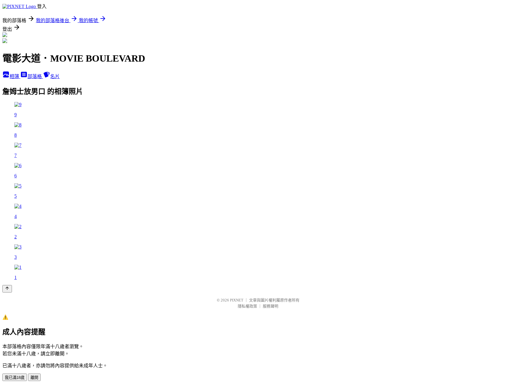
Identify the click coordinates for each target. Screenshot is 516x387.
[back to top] (7, 288)
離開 (34, 377)
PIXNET (236, 300)
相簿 (15, 76)
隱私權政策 (247, 306)
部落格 (35, 76)
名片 (55, 76)
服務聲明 (270, 306)
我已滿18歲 (14, 377)
